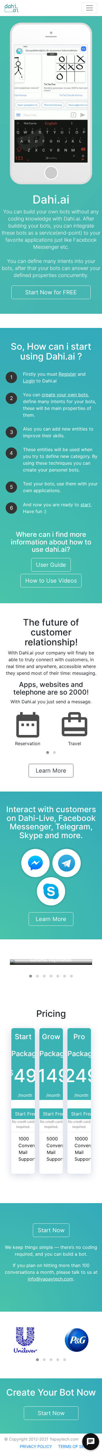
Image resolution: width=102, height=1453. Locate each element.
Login (29, 381)
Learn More (51, 770)
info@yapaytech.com (50, 1279)
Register (67, 374)
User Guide (51, 564)
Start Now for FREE (51, 292)
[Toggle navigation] (89, 8)
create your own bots (65, 394)
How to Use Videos (51, 580)
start (85, 504)
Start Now (51, 1230)
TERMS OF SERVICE (76, 1446)
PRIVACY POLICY (36, 1446)
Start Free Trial (31, 1114)
